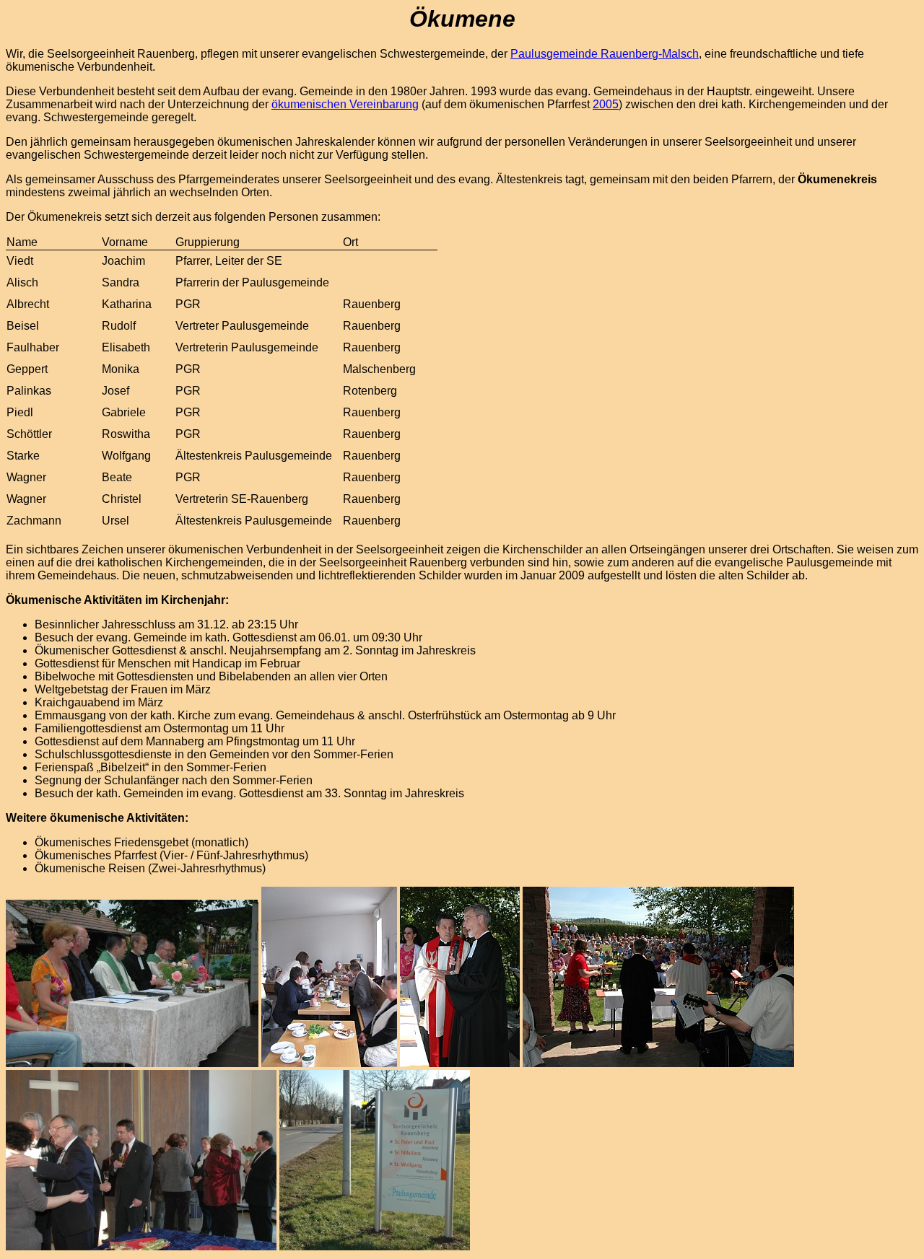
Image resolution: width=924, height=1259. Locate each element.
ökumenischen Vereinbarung (345, 104)
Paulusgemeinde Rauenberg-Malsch (604, 54)
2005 (606, 104)
